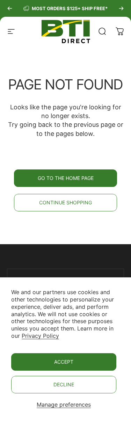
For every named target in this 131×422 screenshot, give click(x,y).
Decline (63, 384)
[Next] (121, 8)
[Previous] (9, 8)
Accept (63, 362)
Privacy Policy (40, 335)
